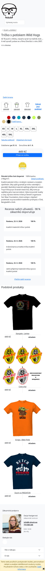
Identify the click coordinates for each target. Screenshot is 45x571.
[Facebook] (4, 542)
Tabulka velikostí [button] (7, 140)
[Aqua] (18, 118)
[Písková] (3, 122)
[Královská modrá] (13, 118)
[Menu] (42, 11)
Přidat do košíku (22, 155)
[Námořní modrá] (28, 118)
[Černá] (8, 122)
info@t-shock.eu (30, 522)
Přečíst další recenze (22, 279)
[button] (8, 95)
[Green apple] (33, 118)
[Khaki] (38, 118)
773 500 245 (28, 525)
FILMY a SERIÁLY (10, 30)
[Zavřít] (43, 569)
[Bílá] (3, 118)
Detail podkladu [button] (37, 179)
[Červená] (8, 118)
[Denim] (23, 118)
